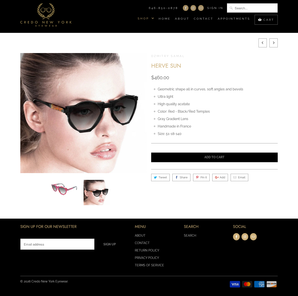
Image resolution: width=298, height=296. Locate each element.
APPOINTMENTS (234, 18)
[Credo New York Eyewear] (46, 16)
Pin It (203, 177)
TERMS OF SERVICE (149, 265)
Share (184, 177)
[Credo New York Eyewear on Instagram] (193, 8)
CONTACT (203, 18)
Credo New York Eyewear (49, 281)
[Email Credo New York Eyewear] (201, 8)
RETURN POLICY (147, 250)
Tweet (163, 177)
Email (241, 177)
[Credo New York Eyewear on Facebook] (185, 8)
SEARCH (190, 235)
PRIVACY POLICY (147, 258)
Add (222, 177)
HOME (165, 18)
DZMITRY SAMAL (168, 56)
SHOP (144, 18)
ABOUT (182, 18)
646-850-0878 (163, 8)
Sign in (215, 8)
